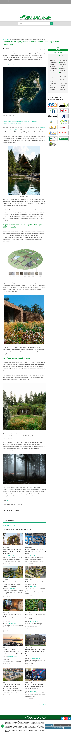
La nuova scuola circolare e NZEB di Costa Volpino (11, 685)
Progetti (47, 27)
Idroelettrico (63, 58)
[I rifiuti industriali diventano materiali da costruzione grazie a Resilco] (35, 539)
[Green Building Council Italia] (53, 144)
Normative (30, 27)
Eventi (59, 27)
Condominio (53, 72)
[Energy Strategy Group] (52, 110)
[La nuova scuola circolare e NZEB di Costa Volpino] (13, 674)
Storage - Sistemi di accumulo (62, 89)
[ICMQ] (64, 110)
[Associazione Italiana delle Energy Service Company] (64, 127)
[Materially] (52, 116)
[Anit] (64, 105)
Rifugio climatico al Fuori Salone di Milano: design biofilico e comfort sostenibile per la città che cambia (13, 618)
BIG (7, 500)
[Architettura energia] (52, 127)
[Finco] (52, 138)
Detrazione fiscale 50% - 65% (53, 83)
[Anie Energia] (64, 121)
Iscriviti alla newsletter (48, 2)
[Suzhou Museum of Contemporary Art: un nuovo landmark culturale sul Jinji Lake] (13, 640)
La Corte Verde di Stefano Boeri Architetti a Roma (35, 583)
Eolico (61, 55)
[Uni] (64, 116)
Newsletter (66, 27)
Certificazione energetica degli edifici (53, 64)
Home (4, 39)
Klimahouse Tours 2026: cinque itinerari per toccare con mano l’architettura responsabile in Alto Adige (35, 653)
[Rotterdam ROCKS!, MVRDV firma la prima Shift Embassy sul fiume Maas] (13, 539)
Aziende (11, 27)
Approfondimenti (39, 27)
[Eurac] (64, 132)
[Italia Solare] (52, 132)
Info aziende (53, 27)
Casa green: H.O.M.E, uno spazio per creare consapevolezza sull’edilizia (35, 617)
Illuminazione (63, 60)
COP (51, 79)
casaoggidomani (14, 1)
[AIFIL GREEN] (64, 138)
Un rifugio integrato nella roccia (12, 123)
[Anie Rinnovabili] (52, 105)
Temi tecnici (18, 27)
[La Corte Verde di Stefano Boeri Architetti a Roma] (35, 572)
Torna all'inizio (41, 704)
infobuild (5, 1)
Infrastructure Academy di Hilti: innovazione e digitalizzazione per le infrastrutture (35, 686)
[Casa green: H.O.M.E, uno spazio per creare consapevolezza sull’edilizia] (35, 605)
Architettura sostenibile (9, 525)
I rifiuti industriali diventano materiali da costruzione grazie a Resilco (35, 551)
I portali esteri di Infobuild (24, 2)
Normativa (63, 72)
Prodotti (6, 27)
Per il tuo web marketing (36, 2)
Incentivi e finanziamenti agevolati (63, 64)
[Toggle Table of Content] (4, 120)
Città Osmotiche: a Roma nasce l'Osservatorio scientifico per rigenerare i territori (12, 584)
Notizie (24, 27)
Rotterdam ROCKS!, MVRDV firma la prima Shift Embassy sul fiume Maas (12, 551)
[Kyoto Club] (52, 121)
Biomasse (52, 60)
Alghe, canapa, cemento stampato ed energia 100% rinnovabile (20, 121)
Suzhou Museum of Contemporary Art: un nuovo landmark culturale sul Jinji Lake (13, 652)
